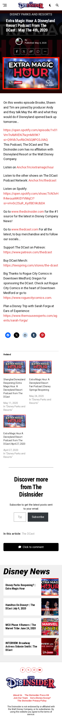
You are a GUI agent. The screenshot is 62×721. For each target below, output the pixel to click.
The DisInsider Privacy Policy (31, 701)
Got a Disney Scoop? (40, 698)
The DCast (28, 533)
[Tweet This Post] (24, 51)
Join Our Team (20, 698)
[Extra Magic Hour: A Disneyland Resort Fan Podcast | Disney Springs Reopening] (40, 367)
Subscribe (38, 517)
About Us (17, 695)
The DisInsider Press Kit (37, 695)
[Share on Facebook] (17, 51)
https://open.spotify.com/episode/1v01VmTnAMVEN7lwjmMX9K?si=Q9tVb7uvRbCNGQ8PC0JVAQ (30, 135)
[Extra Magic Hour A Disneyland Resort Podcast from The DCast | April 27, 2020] (14, 421)
